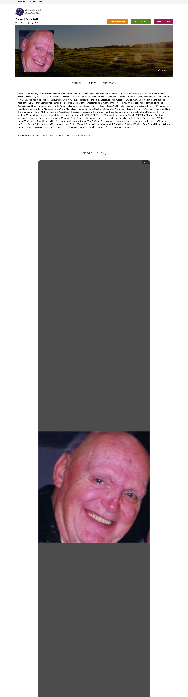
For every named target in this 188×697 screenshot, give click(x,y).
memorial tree (48, 135)
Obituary (77, 83)
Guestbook (109, 83)
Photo (93, 83)
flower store (86, 135)
